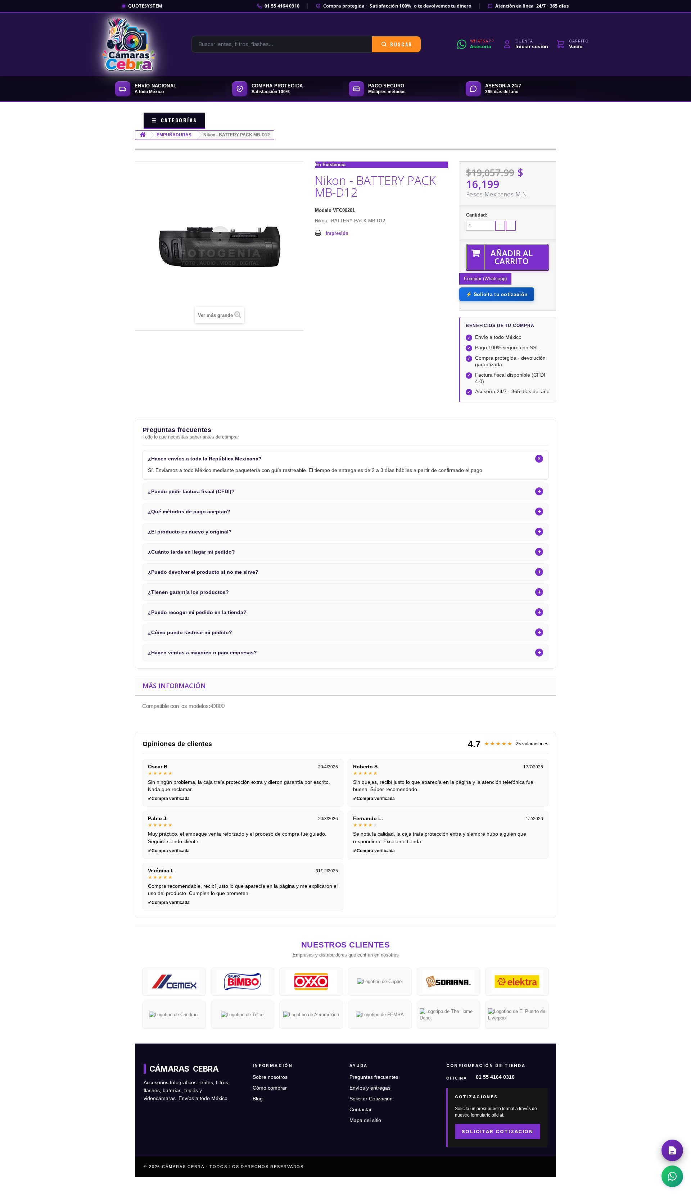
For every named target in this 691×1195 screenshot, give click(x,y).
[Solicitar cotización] (672, 1150)
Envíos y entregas (369, 1088)
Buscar (401, 44)
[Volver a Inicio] (142, 135)
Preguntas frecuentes (373, 1077)
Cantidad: (476, 215)
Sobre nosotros (270, 1077)
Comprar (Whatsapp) (485, 278)
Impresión (337, 233)
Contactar (360, 1109)
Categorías (174, 120)
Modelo (323, 210)
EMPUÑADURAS (174, 134)
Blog (258, 1098)
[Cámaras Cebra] (128, 44)
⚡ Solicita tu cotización (497, 294)
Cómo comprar (270, 1088)
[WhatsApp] (672, 1176)
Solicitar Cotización (371, 1098)
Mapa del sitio (365, 1120)
